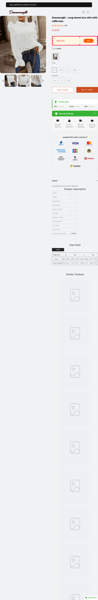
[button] (3, 80)
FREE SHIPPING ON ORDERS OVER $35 (23, 5)
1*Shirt (73, 233)
